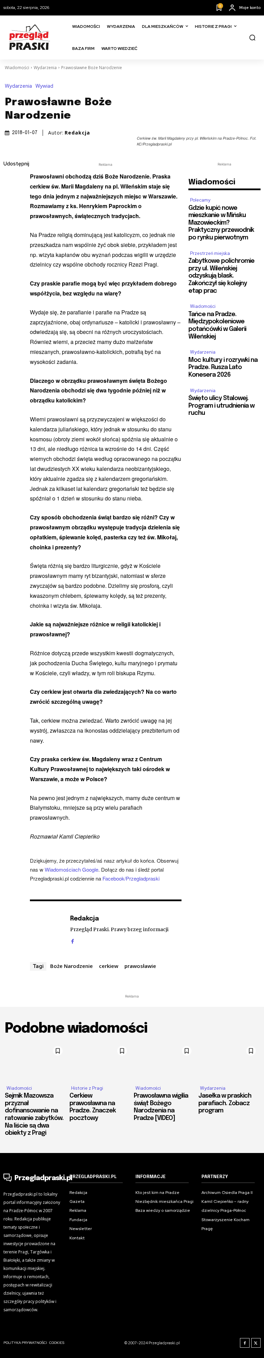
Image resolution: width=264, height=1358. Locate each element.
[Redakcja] (46, 929)
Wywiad (44, 86)
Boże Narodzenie (71, 965)
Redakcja (77, 133)
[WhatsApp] (10, 245)
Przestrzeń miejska (210, 253)
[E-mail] (10, 229)
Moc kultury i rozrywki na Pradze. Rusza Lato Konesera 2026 (222, 367)
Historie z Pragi (87, 1088)
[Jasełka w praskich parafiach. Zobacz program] (229, 1061)
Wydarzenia (45, 68)
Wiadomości (17, 68)
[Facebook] (10, 180)
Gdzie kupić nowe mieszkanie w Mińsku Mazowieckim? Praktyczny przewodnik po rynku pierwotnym (221, 223)
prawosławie (140, 965)
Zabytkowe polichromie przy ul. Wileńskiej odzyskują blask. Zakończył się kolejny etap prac (221, 276)
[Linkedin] (10, 213)
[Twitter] (10, 197)
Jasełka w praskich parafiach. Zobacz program (224, 1103)
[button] (252, 37)
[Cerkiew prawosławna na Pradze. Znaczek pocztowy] (100, 1061)
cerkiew (108, 965)
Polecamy (200, 200)
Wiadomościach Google (71, 869)
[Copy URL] (10, 261)
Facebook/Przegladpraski (131, 878)
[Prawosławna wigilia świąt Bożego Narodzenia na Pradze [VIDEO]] (164, 1061)
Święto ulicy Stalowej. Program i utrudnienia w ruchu (221, 405)
